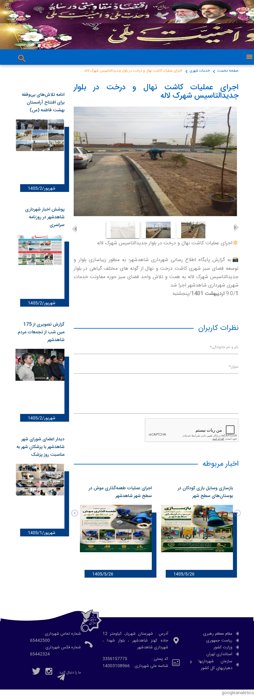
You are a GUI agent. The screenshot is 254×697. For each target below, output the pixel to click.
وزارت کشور (222, 647)
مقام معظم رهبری (217, 633)
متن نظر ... (231, 394)
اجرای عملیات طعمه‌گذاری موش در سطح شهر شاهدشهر (120, 492)
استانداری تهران (219, 654)
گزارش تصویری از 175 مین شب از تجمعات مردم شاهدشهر (41, 332)
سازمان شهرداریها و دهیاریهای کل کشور (211, 665)
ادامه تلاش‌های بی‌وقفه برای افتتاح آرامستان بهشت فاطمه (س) (43, 102)
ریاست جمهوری (219, 640)
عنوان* (234, 367)
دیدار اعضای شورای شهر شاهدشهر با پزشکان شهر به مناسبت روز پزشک (40, 447)
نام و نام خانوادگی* (224, 347)
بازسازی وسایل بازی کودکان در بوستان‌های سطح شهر (205, 492)
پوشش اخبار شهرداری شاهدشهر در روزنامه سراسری (44, 217)
